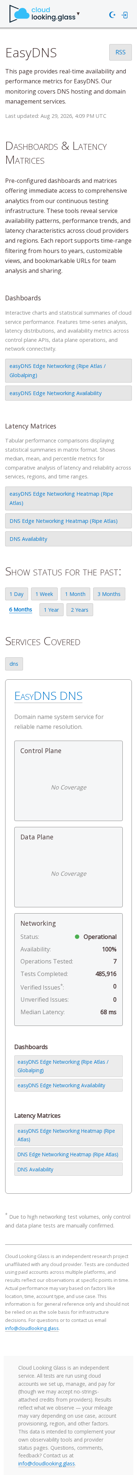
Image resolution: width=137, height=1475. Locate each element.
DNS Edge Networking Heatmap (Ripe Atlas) (63, 520)
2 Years (79, 609)
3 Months (109, 593)
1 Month (75, 593)
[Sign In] (125, 15)
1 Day (16, 593)
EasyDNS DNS (48, 695)
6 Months (20, 609)
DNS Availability (28, 538)
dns (13, 663)
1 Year (51, 609)
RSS (120, 52)
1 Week (44, 593)
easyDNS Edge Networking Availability (55, 393)
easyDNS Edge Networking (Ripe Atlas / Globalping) (57, 370)
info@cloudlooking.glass (32, 1328)
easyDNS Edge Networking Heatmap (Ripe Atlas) (61, 498)
